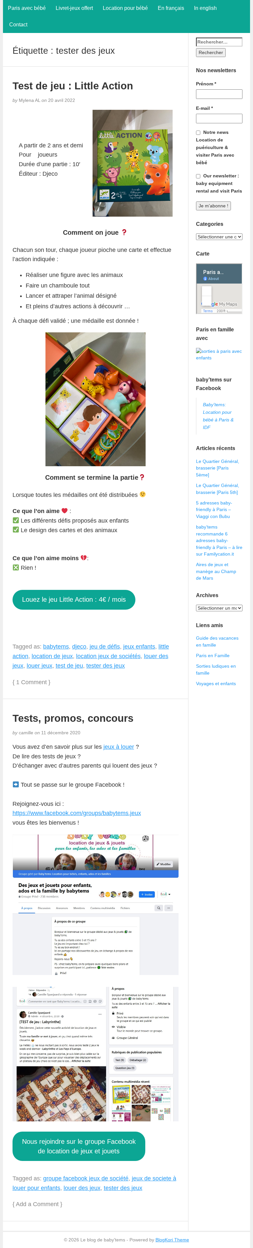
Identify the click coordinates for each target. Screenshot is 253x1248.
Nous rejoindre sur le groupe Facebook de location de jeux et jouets (79, 1146)
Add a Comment (37, 1204)
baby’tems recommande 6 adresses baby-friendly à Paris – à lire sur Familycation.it (219, 540)
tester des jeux (105, 665)
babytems (56, 646)
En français (171, 8)
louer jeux (39, 665)
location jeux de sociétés (108, 656)
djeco (79, 646)
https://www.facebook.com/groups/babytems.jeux (77, 813)
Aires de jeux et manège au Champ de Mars (216, 571)
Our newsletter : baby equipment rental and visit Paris (219, 183)
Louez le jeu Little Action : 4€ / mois (74, 599)
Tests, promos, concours (73, 718)
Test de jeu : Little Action (73, 85)
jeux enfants (139, 646)
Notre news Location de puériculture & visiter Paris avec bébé (215, 147)
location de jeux (52, 656)
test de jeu (69, 665)
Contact (17, 24)
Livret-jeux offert (74, 8)
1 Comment (31, 682)
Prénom (206, 83)
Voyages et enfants (216, 683)
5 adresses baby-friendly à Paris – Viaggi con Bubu (214, 509)
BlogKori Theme (172, 1239)
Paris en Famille (213, 655)
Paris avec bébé (27, 8)
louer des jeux (82, 1188)
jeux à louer (118, 747)
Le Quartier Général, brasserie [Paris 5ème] (217, 468)
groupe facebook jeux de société (85, 1178)
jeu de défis (105, 646)
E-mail (204, 108)
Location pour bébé (125, 8)
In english (205, 8)
